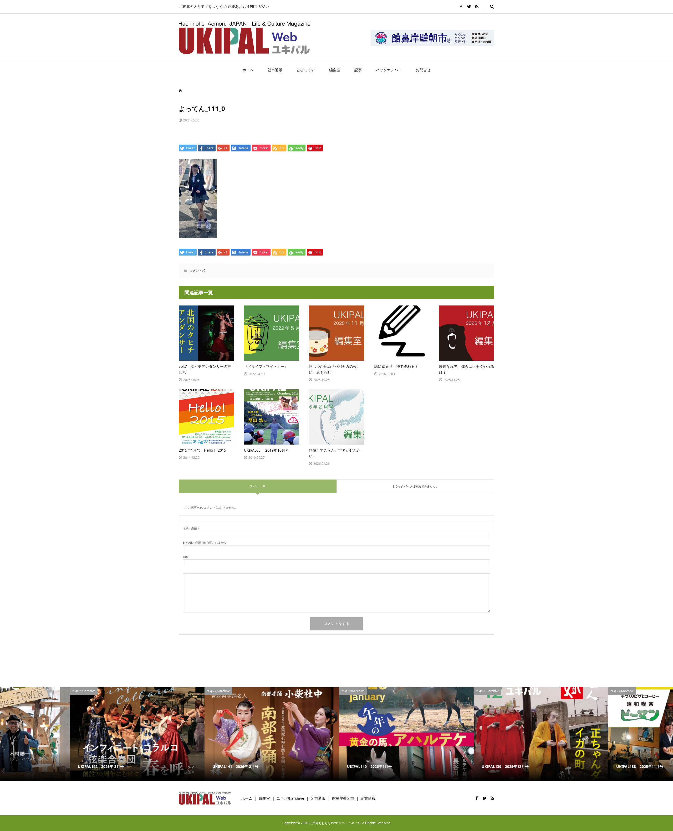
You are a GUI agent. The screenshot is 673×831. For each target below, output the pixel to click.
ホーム (247, 69)
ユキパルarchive (290, 798)
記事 (358, 69)
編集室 (334, 69)
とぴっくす (306, 69)
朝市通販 (275, 69)
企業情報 (368, 798)
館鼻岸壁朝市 (343, 798)
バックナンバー (389, 69)
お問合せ (423, 69)
